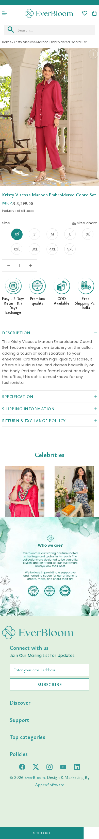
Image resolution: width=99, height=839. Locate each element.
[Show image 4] (49, 183)
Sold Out (41, 833)
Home (6, 42)
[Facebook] (22, 767)
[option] (24, 491)
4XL (52, 249)
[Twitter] (36, 767)
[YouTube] (63, 767)
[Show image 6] (60, 183)
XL (88, 234)
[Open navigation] (4, 13)
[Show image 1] (33, 183)
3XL (35, 249)
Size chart (87, 223)
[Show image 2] (39, 183)
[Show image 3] (44, 183)
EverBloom (34, 777)
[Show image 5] (55, 183)
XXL (17, 249)
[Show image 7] (65, 183)
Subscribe (50, 684)
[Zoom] (93, 54)
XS (17, 234)
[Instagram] (49, 767)
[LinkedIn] (77, 767)
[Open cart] (94, 14)
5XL (70, 249)
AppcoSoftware (49, 784)
